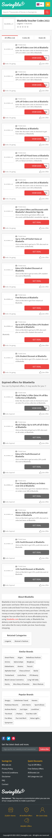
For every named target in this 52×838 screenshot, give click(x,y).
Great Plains (9, 657)
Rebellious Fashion (33, 657)
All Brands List (33, 772)
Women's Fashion (21, 641)
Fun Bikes (8, 718)
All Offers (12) (10, 38)
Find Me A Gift (31, 713)
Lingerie (20, 23)
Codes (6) (26, 38)
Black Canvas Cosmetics (14, 680)
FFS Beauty (34, 675)
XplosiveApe (18, 662)
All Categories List (35, 776)
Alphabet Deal (10, 670)
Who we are (6, 765)
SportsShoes (39, 705)
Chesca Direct (24, 670)
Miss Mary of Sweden (21, 684)
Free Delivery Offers (36, 768)
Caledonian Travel (21, 700)
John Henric (26, 705)
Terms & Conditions (10, 772)
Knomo (20, 666)
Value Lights (35, 718)
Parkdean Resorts (11, 705)
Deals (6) (42, 38)
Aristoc (7, 662)
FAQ (3, 780)
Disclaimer (6, 776)
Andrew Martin (10, 709)
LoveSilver (35, 709)
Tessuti (30, 666)
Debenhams (9, 666)
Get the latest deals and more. (15, 744)
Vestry (7, 684)
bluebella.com (12, 619)
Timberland (9, 675)
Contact (5, 784)
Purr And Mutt (21, 718)
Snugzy (7, 700)
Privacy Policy (7, 768)
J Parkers (19, 713)
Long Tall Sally (32, 680)
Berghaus (30, 662)
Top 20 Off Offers (34, 765)
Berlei (36, 670)
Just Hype (23, 709)
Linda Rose (22, 675)
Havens (34, 700)
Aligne (20, 657)
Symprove (8, 722)
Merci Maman (38, 684)
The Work (8, 713)
